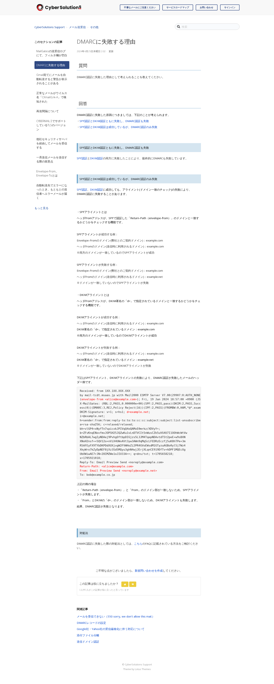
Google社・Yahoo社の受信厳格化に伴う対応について (110, 629)
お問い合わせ (206, 7)
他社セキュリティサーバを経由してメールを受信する (51, 143)
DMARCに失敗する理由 (50, 65)
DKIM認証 (96, 158)
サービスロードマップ (177, 7)
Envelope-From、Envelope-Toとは (47, 173)
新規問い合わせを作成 (149, 570)
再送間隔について (47, 111)
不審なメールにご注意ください (139, 7)
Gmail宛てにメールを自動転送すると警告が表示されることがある (51, 79)
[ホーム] (58, 7)
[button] (124, 584)
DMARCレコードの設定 (91, 623)
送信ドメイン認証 (88, 641)
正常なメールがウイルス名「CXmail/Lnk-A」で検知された (51, 97)
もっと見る (41, 208)
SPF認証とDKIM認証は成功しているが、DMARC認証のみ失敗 (118, 127)
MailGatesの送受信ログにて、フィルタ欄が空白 (51, 53)
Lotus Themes (143, 669)
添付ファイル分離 (88, 635)
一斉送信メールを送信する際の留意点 (51, 159)
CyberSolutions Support (49, 27)
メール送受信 (77, 27)
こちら (138, 543)
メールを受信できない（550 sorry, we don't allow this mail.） (116, 616)
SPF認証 (82, 158)
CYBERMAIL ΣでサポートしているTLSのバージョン (51, 125)
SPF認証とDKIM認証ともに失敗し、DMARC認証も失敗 (114, 121)
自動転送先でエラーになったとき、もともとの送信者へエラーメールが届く (51, 191)
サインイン (230, 7)
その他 (94, 27)
